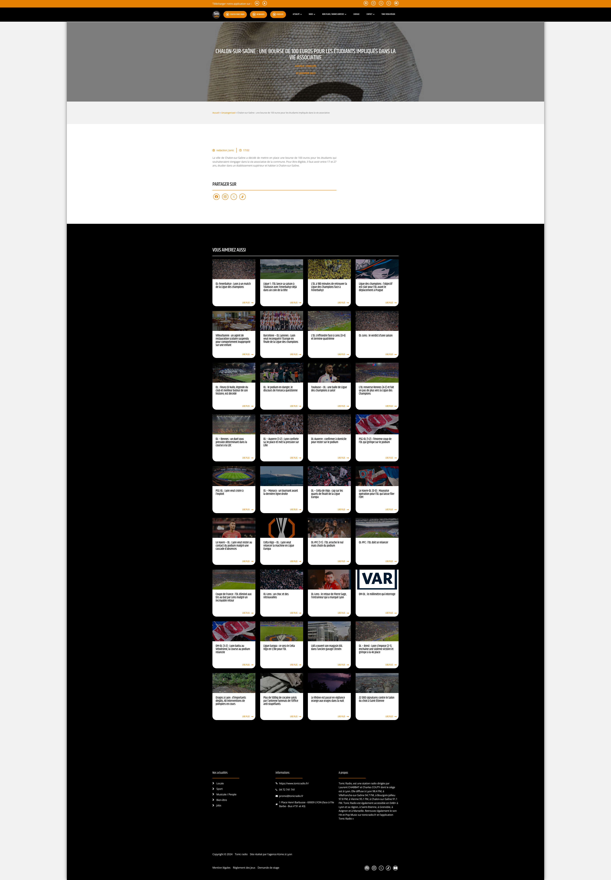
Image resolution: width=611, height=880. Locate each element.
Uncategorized (228, 112)
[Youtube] (395, 868)
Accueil (215, 112)
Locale (299, 66)
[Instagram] (225, 197)
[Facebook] (216, 197)
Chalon (311, 66)
